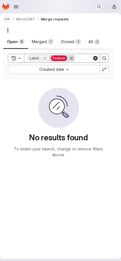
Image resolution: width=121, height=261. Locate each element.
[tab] (15, 42)
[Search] (104, 58)
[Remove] (71, 58)
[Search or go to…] (99, 6)
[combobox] (54, 69)
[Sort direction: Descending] (104, 69)
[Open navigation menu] (16, 6)
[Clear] (95, 58)
